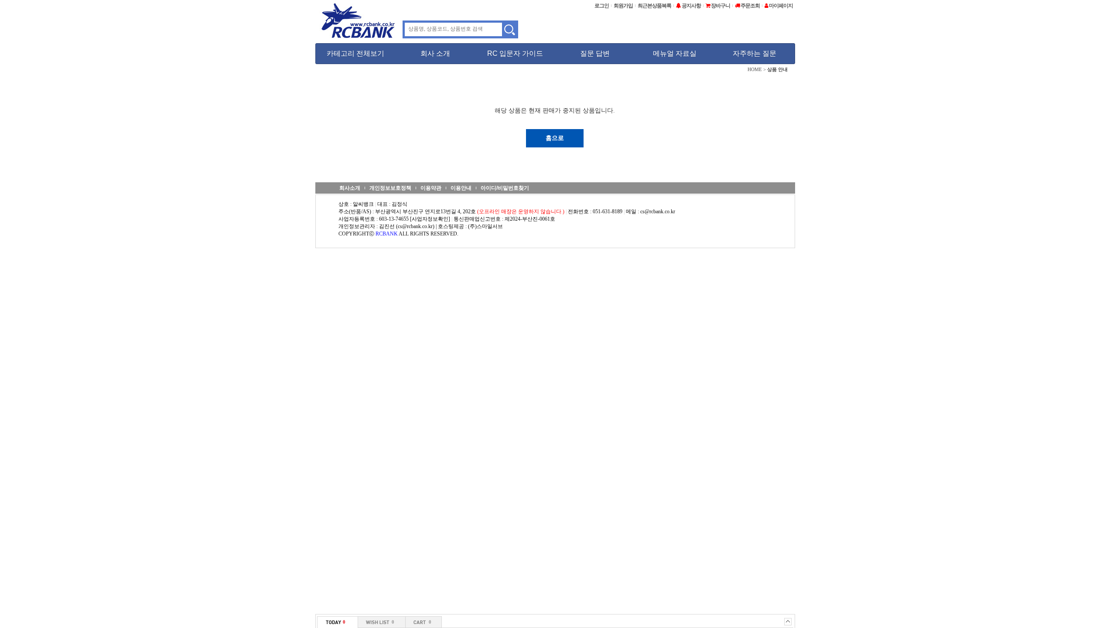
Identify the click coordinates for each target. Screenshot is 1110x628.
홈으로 (555, 138)
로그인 (601, 6)
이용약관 (430, 188)
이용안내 (461, 188)
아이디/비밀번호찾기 (505, 188)
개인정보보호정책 (390, 188)
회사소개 (349, 188)
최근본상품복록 (654, 6)
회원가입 (623, 6)
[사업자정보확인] (430, 219)
